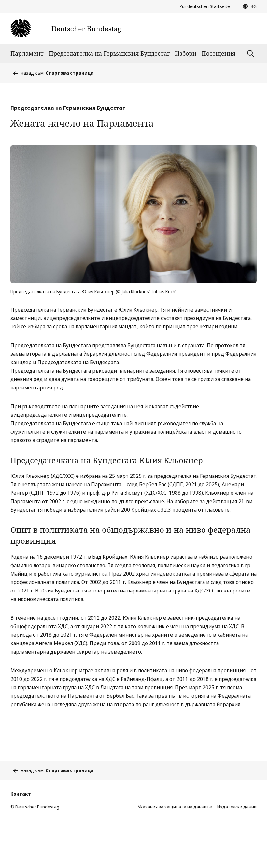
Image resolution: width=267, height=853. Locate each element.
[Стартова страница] (65, 28)
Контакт (20, 794)
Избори (185, 53)
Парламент (27, 53)
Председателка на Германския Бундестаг (109, 53)
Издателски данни (237, 807)
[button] (248, 6)
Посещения (218, 53)
